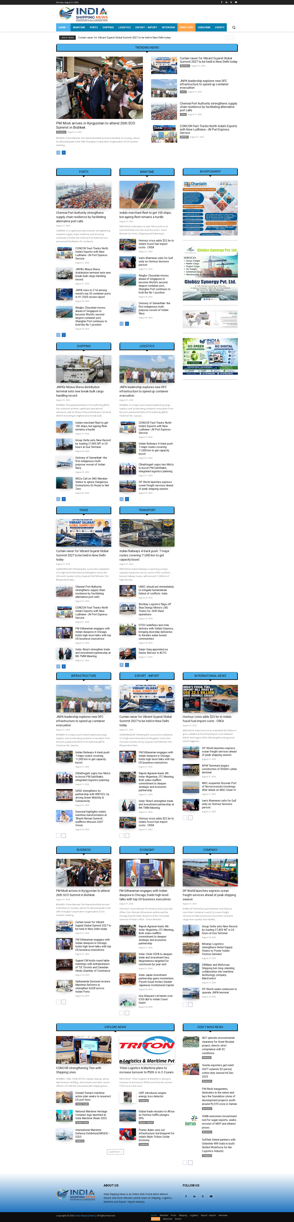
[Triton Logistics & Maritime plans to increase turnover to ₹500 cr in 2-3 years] (147, 1050)
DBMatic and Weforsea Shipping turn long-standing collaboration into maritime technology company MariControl (218, 971)
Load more (114, 1151)
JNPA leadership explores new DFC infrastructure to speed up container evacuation (124, 37)
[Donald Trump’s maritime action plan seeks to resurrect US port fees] (64, 1097)
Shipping (84, 346)
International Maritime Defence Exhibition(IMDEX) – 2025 (92, 1133)
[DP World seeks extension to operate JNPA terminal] (191, 993)
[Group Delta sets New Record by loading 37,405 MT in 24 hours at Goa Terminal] (64, 444)
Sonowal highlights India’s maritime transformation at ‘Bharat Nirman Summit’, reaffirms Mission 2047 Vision (91, 818)
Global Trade (82, 1104)
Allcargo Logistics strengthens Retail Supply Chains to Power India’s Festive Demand (217, 949)
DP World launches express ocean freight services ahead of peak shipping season (156, 485)
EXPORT (184, 137)
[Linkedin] (226, 2)
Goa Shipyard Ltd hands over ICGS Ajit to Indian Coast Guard (156, 999)
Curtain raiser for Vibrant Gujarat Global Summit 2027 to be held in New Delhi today (209, 59)
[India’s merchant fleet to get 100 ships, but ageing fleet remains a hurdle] (147, 194)
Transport (147, 510)
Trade (83, 510)
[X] (231, 2)
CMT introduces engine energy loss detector (152, 1094)
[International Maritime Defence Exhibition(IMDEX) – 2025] (64, 1134)
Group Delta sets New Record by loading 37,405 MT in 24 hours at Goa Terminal (93, 444)
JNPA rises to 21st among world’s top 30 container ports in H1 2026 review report (93, 294)
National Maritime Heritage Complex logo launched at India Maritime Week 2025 (91, 1115)
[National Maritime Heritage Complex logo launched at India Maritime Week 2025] (64, 1115)
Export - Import (147, 675)
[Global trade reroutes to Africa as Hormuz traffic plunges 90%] (127, 1115)
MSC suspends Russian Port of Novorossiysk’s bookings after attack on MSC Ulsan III (219, 787)
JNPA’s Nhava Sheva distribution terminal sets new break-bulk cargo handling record (93, 274)
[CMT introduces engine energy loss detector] (127, 1097)
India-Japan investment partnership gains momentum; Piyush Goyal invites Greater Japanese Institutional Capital (156, 980)
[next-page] (64, 152)
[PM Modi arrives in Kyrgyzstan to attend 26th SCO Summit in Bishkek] (99, 88)
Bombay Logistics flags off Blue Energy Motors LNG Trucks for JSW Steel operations (155, 609)
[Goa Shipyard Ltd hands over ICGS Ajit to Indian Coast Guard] (127, 1000)
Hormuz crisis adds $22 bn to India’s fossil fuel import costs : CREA (156, 244)
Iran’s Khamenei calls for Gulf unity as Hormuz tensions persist (156, 261)
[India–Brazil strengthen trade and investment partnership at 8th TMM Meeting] (64, 653)
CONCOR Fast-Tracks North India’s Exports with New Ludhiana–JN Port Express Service (208, 129)
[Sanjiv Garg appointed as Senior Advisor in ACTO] (127, 653)
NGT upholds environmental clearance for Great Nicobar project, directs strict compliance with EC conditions (218, 1045)
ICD (58, 1062)
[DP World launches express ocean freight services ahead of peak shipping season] (127, 486)
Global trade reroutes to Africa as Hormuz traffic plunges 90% (156, 1115)
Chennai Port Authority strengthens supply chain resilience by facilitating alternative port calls (208, 107)
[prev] (227, 38)
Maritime (147, 171)
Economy (147, 849)
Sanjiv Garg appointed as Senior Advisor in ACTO (153, 651)
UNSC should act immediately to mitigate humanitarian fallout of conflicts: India (156, 590)
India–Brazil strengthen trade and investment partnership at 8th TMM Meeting (93, 653)
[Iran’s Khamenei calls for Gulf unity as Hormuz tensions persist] (127, 262)
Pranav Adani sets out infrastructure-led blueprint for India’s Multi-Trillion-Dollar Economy (156, 1135)
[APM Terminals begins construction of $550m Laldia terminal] (191, 770)
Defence (79, 1141)
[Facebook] (222, 2)
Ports (183, 92)
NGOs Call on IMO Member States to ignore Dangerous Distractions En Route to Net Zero (92, 483)
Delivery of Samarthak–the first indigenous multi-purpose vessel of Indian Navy (154, 308)
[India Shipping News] (83, 14)
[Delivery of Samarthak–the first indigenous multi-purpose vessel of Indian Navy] (127, 307)
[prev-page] (58, 152)
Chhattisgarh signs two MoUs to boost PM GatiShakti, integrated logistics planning (156, 468)
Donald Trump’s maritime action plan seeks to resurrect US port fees (93, 1096)
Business (61, 132)
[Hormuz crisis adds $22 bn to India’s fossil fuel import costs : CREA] (127, 244)
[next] (233, 38)
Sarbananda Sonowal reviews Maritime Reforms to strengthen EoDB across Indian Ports (92, 986)
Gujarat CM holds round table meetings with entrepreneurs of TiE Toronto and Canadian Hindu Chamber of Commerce (92, 965)
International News (210, 675)
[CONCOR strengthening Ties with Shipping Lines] (83, 1050)
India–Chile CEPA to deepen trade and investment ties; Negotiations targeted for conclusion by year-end (155, 959)
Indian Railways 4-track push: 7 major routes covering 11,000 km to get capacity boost (156, 448)
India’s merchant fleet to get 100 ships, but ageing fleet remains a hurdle (91, 426)
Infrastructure (83, 675)
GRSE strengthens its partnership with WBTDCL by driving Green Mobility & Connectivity (92, 796)
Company (210, 849)
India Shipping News (85, 1215)
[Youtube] (236, 2)
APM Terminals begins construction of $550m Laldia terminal (219, 769)
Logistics (147, 346)
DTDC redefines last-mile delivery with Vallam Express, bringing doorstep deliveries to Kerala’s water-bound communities (156, 631)
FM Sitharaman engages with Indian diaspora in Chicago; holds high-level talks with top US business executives (93, 633)
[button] (234, 27)
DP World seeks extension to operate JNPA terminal (219, 990)
